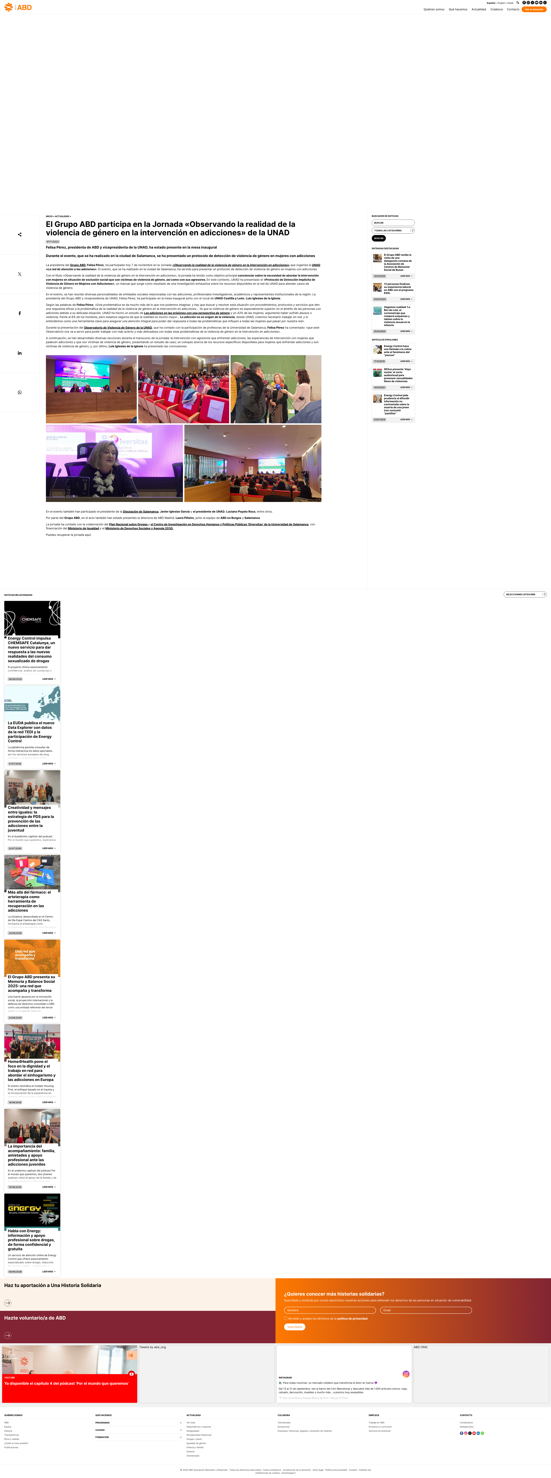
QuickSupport (288, 1473)
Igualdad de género (196, 1443)
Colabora (496, 9)
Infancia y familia (195, 1447)
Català (510, 3)
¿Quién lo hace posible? (16, 1443)
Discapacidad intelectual (199, 1435)
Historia (8, 1430)
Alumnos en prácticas (380, 1430)
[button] (138, 1423)
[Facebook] (524, 2)
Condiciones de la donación (297, 1470)
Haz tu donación (534, 9)
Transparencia (11, 1435)
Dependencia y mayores (199, 1426)
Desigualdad (193, 1430)
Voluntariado (193, 1455)
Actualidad (479, 9)
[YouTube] (536, 2)
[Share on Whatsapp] (19, 392)
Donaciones (284, 1426)
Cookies (353, 1470)
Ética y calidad (11, 1439)
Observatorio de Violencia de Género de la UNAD (118, 327)
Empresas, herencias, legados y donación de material (305, 1430)
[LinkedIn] (541, 2)
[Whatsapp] (545, 2)
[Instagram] (528, 2)
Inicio (49, 216)
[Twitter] (532, 2)
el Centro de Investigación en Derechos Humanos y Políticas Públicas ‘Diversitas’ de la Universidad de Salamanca (229, 524)
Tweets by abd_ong (152, 1347)
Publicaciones (11, 1447)
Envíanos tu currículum (380, 1426)
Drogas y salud (194, 1439)
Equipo (7, 1426)
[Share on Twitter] (19, 274)
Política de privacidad (336, 1470)
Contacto (513, 9)
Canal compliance (272, 1470)
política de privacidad (352, 1318)
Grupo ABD (78, 265)
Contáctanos (466, 1422)
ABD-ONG (420, 1347)
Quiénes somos (434, 9)
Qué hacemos (458, 9)
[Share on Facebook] (19, 313)
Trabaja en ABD (376, 1422)
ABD (6, 1422)
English (501, 3)
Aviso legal (318, 1470)
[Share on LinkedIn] (19, 353)
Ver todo (191, 1422)
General (190, 1451)
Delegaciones (467, 1426)
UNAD (316, 265)
